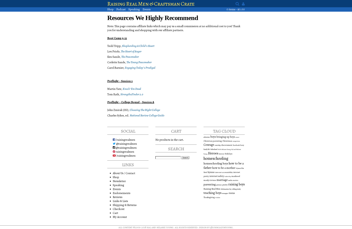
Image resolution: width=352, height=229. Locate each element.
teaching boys (213, 193)
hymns (211, 172)
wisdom (217, 198)
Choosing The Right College (145, 110)
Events (147, 9)
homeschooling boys (216, 163)
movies (235, 180)
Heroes (213, 153)
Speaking (134, 9)
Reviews (117, 197)
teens (232, 193)
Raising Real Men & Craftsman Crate (151, 4)
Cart (115, 213)
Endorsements (121, 193)
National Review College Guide (147, 115)
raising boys (236, 184)
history (221, 153)
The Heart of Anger (131, 51)
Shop (110, 9)
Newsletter (119, 181)
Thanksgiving (209, 197)
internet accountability (224, 172)
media (230, 180)
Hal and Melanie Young (160, 227)
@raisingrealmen (126, 144)
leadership (228, 176)
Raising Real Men (212, 188)
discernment (226, 145)
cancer (237, 137)
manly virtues (210, 180)
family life (207, 149)
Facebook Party (238, 145)
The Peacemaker (130, 57)
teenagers (225, 193)
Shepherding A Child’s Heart (138, 46)
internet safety (216, 176)
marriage (222, 180)
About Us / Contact (124, 173)
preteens (219, 185)
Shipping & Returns (125, 205)
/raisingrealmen (125, 140)
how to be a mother (223, 168)
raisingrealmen (124, 152)
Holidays (228, 153)
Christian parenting (213, 140)
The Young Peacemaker (139, 62)
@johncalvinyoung (221, 227)
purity (225, 184)
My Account (120, 217)
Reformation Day (226, 189)
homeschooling (216, 158)
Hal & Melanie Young (224, 149)
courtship (218, 145)
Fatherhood (213, 149)
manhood (235, 176)
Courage (209, 145)
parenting (210, 184)
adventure (207, 137)
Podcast (121, 9)
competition (236, 141)
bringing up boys (225, 137)
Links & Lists (120, 201)
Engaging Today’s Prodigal (140, 68)
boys (213, 137)
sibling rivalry (236, 189)
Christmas (227, 140)
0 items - (235, 9)
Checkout (118, 209)
